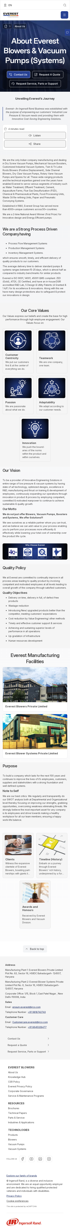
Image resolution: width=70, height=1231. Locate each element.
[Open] (64, 15)
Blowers (12, 1139)
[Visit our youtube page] (31, 1159)
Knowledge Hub (17, 1077)
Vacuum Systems (17, 1149)
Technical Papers (17, 1113)
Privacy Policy (14, 1196)
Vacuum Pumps (16, 1144)
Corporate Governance (20, 1091)
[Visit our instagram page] (49, 1159)
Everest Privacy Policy (20, 1086)
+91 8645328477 (37, 1027)
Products (13, 1134)
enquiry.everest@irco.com (26, 1007)
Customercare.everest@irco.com (30, 1022)
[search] (65, 5)
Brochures (13, 1108)
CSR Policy (14, 1081)
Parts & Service (16, 1117)
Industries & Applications (21, 1122)
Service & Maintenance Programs (26, 1095)
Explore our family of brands (22, 1175)
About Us (13, 1072)
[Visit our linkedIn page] (40, 1159)
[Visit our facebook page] (23, 1159)
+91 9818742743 (37, 1012)
